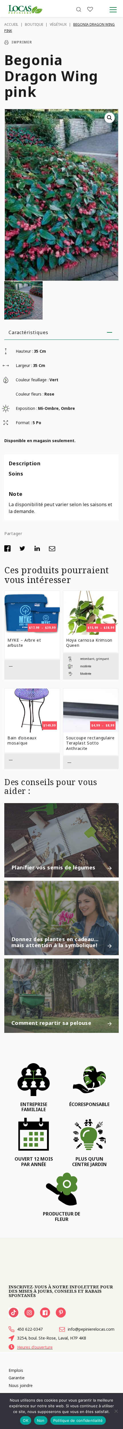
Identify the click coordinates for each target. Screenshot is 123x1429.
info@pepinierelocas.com (91, 1329)
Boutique (34, 24)
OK (25, 1420)
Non (41, 1420)
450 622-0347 (30, 1329)
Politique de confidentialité (78, 1420)
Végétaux (58, 24)
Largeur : (24, 365)
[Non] (116, 1411)
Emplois (16, 1370)
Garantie (17, 1377)
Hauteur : (24, 351)
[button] (109, 118)
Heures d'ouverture (35, 1347)
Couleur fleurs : (29, 394)
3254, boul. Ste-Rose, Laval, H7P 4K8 (51, 1338)
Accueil (11, 24)
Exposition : (26, 408)
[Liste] (90, 9)
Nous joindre (21, 1385)
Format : (24, 422)
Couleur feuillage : (32, 379)
